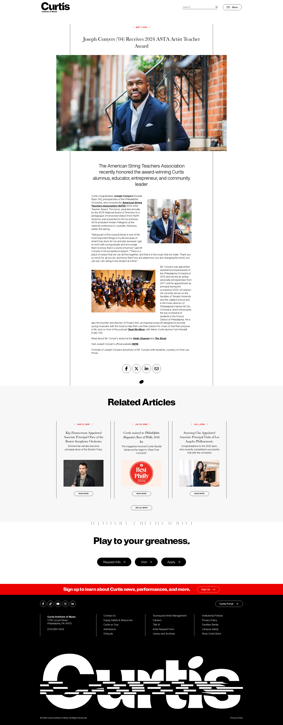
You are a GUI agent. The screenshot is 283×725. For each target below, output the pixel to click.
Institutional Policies (212, 615)
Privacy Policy (209, 620)
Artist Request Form (163, 629)
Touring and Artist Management (170, 615)
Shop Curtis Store (211, 633)
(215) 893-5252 (55, 629)
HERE (135, 344)
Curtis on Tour (111, 624)
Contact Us (109, 615)
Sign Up (205, 589)
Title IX (156, 624)
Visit (144, 562)
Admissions (109, 629)
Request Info (112, 562)
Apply (171, 562)
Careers (157, 620)
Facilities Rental (210, 624)
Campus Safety (210, 629)
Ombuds (108, 633)
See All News (141, 508)
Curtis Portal (226, 604)
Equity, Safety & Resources (118, 620)
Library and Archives (164, 633)
